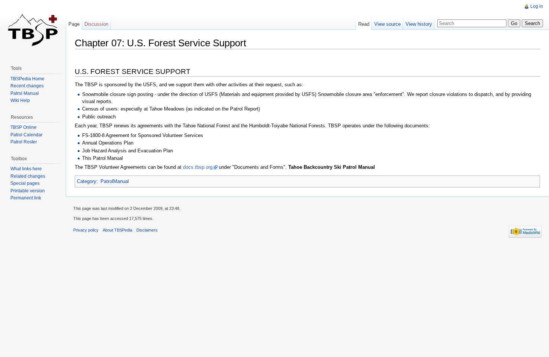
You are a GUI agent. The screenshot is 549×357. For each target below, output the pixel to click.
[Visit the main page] (33, 30)
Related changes (27, 176)
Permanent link (25, 198)
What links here (26, 168)
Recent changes (27, 86)
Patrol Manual (24, 93)
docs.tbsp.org (198, 167)
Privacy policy (86, 230)
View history (419, 24)
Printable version (27, 190)
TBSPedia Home (27, 78)
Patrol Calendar (26, 134)
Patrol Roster (23, 142)
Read (363, 24)
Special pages (25, 183)
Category (86, 181)
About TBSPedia (117, 230)
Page (74, 24)
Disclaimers (147, 230)
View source (387, 24)
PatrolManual (114, 181)
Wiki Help (20, 100)
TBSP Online (23, 127)
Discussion (96, 24)
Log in (536, 6)
